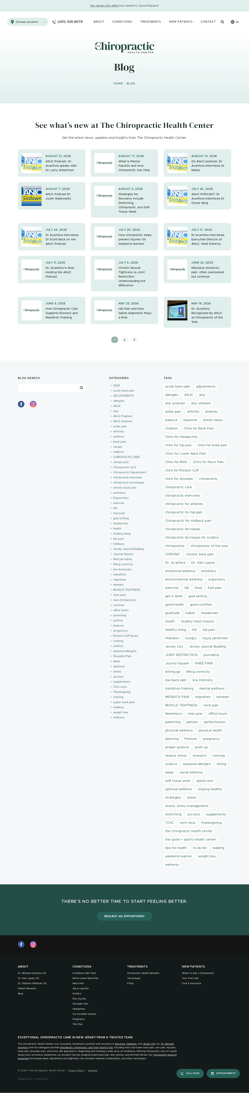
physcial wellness (179, 730)
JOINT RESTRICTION (181, 655)
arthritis (193, 411)
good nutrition (201, 604)
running (118, 641)
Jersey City (174, 646)
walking (118, 707)
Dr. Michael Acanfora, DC (32, 973)
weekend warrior (178, 856)
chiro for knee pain (212, 445)
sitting (221, 764)
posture (118, 625)
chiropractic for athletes (184, 504)
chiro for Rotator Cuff (182, 470)
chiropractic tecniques (183, 529)
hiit (194, 630)
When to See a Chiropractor (198, 973)
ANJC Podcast (122, 416)
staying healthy (210, 789)
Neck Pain (78, 983)
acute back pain (124, 390)
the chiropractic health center (189, 831)
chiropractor (175, 546)
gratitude (172, 613)
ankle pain (120, 426)
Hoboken (172, 638)
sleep (116, 661)
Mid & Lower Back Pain (85, 978)
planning (172, 739)
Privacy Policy (76, 1070)
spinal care (204, 781)
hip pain (118, 538)
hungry (191, 638)
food (198, 588)
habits (190, 613)
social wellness (191, 772)
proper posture (177, 747)
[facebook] (21, 404)
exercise (118, 503)
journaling (211, 655)
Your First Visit (190, 978)
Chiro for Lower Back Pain (185, 453)
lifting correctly (123, 564)
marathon (119, 574)
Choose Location (27, 22)
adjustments (206, 386)
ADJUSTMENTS (123, 395)
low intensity (202, 680)
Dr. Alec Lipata (203, 562)
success (118, 676)
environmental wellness (184, 579)
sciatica (118, 646)
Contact (208, 21)
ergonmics (216, 579)
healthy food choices (197, 621)
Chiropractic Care (124, 467)
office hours (121, 610)
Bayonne (120, 1044)
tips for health (176, 848)
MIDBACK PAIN (177, 697)
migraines (119, 579)
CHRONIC (172, 554)
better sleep (212, 420)
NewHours (173, 713)
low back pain (122, 569)
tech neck (188, 823)
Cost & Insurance (191, 983)
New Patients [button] (181, 21)
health (117, 528)
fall (115, 508)
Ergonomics (121, 498)
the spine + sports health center (190, 839)
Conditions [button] (122, 21)
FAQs (130, 983)
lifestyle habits (122, 559)
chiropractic (121, 462)
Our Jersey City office (104, 5)
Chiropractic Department (129, 472)
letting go (172, 672)
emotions (119, 493)
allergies (118, 401)
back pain (119, 441)
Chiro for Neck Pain (208, 462)
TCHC (169, 823)
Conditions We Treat (84, 973)
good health (174, 604)
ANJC (117, 406)
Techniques (133, 978)
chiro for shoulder (179, 479)
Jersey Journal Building (128, 549)
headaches (120, 523)
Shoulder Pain (122, 656)
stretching (173, 814)
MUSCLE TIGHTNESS (126, 590)
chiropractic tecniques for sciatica (192, 537)
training (118, 697)
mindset (118, 584)
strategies (173, 797)
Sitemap (93, 1070)
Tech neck (120, 687)
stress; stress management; (187, 806)
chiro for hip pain (178, 445)
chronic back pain (125, 487)
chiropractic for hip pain (184, 512)
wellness (118, 717)
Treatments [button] (150, 21)
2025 (116, 385)
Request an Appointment (124, 916)
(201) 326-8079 (70, 22)
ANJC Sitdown (122, 421)
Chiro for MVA (176, 462)
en (237, 22)
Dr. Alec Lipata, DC (28, 978)
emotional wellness (180, 571)
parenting (119, 615)
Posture (190, 739)
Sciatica (77, 994)
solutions (119, 666)
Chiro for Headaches (181, 437)
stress (117, 671)
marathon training (179, 688)
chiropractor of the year (209, 546)
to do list (200, 848)
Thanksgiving (122, 692)
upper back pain (124, 702)
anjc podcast (175, 403)
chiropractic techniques (128, 482)
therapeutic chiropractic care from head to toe (86, 1047)
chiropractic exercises (127, 477)
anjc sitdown (201, 403)
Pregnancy (79, 1019)
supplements (121, 681)
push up (201, 747)
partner (118, 620)
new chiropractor (124, 600)
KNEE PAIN (204, 663)
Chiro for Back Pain (199, 428)
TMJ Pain (78, 1024)
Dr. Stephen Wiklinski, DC (32, 983)
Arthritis (118, 431)
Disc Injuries (79, 999)
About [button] (98, 21)
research (200, 755)
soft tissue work (177, 781)
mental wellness (212, 688)
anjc (115, 411)
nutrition (118, 605)
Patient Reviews (27, 988)
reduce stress (176, 755)
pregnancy (120, 630)
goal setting (121, 518)
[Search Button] (222, 22)
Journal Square (123, 554)
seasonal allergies (124, 651)
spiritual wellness (178, 789)
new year (195, 713)
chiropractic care (178, 487)
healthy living (122, 533)
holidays (118, 544)
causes (117, 447)
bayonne (190, 420)
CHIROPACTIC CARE (126, 457)
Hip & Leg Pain (81, 988)
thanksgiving (211, 823)
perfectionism (215, 722)
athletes (118, 436)
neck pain (119, 595)
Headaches (79, 1009)
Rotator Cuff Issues (125, 635)
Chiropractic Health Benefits (143, 973)
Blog (20, 994)
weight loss (120, 712)
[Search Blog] (81, 387)
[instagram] (33, 404)
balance (171, 420)
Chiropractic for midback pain (188, 521)
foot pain (119, 513)
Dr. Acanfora (175, 562)
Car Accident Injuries (84, 1014)
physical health (210, 730)
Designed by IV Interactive (33, 1079)
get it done (173, 596)
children (118, 452)
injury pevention (215, 638)
